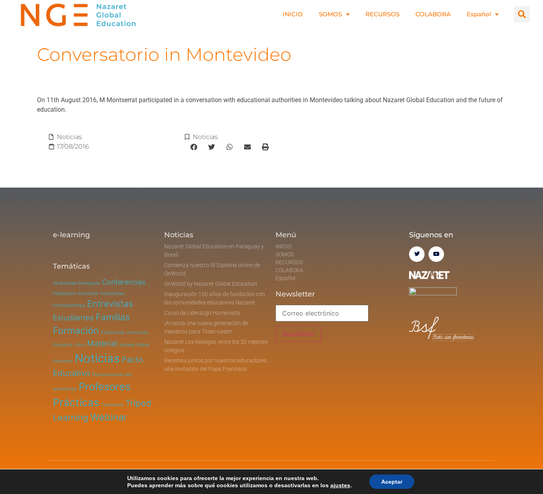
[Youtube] (436, 254)
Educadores (112, 293)
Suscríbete (298, 334)
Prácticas (76, 402)
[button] (522, 14)
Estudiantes (73, 317)
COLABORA (433, 14)
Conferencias (123, 282)
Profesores (104, 386)
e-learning (71, 235)
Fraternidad (112, 332)
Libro (80, 344)
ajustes (340, 485)
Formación (76, 330)
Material (102, 343)
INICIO (293, 14)
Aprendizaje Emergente (76, 283)
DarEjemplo (64, 293)
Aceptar (391, 482)
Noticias (69, 137)
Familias (113, 317)
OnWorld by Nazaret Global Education (210, 284)
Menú (285, 235)
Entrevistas (110, 303)
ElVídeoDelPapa (69, 305)
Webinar (108, 417)
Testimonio (112, 404)
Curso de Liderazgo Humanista (202, 313)
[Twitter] (417, 254)
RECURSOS (382, 14)
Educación (88, 293)
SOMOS (330, 14)
